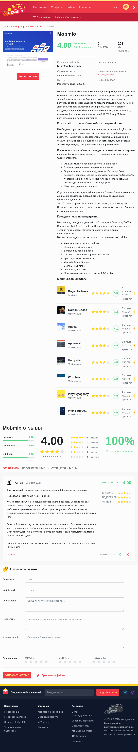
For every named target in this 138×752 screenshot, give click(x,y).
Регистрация (28, 76)
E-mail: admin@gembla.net (82, 713)
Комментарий (10, 637)
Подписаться (108, 692)
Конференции (12, 711)
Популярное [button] (11, 706)
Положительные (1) (35, 468)
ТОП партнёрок (42, 17)
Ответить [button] (12, 554)
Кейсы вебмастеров (15, 716)
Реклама (76, 741)
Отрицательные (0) (64, 468)
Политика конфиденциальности (119, 734)
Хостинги (43, 727)
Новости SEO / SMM (15, 722)
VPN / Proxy (44, 722)
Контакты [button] (77, 706)
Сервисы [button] (43, 706)
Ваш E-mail (9, 590)
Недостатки (9, 619)
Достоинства (9, 600)
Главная (7, 26)
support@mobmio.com (69, 75)
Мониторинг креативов (50, 711)
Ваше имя (8, 579)
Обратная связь (80, 725)
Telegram (81, 736)
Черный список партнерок (12, 729)
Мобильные (36, 26)
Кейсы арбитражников (68, 17)
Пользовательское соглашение (119, 731)
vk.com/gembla (84, 730)
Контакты (85, 7)
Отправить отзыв (17, 675)
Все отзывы (11, 468)
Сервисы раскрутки (48, 716)
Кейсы (71, 7)
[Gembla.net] (119, 709)
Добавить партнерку (83, 720)
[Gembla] (14, 10)
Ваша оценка (10, 658)
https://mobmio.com (69, 66)
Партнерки (40, 7)
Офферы (56, 7)
